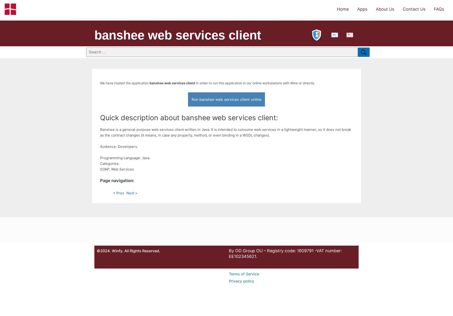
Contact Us (414, 9)
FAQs (439, 9)
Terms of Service (244, 274)
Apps (362, 9)
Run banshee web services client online (226, 99)
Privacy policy (241, 281)
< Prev (118, 193)
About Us (385, 9)
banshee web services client (177, 35)
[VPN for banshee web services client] (317, 34)
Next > (132, 193)
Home (343, 9)
